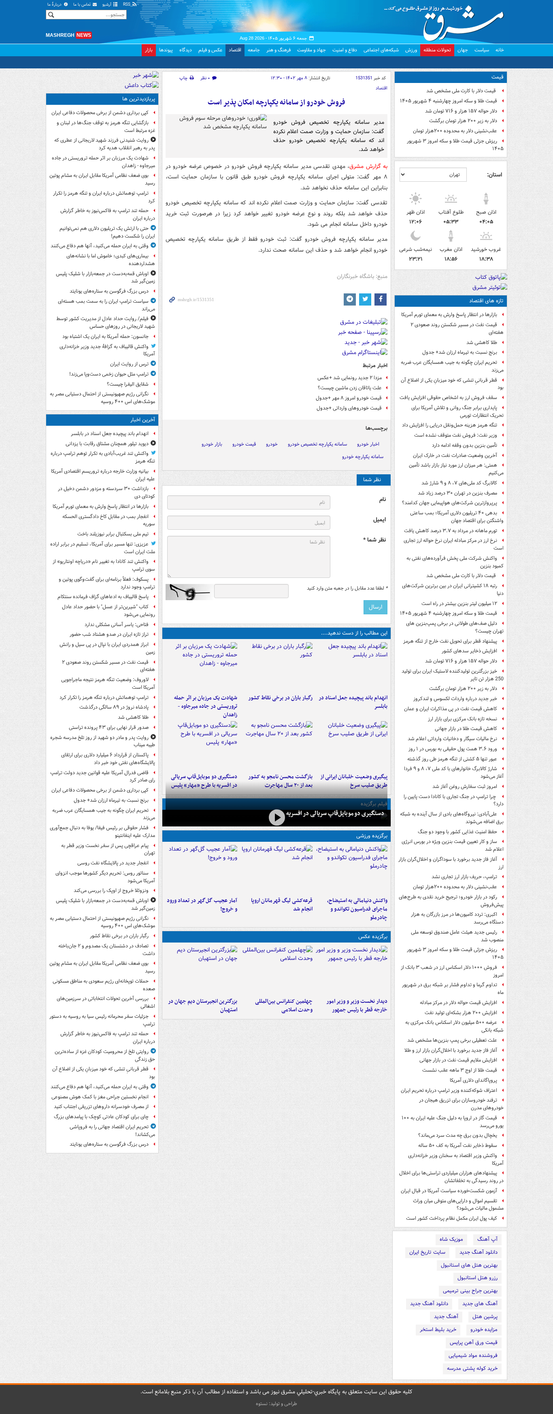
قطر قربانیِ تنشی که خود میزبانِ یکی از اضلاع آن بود (452, 384)
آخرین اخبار (142, 420)
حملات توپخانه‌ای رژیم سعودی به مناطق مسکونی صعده (104, 985)
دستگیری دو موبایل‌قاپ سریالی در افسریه (335, 813)
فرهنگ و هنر (278, 50)
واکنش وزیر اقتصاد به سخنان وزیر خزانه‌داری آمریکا (456, 1159)
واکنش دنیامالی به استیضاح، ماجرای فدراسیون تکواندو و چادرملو (357, 909)
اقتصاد (235, 50)
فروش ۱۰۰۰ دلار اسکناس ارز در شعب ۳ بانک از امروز (452, 971)
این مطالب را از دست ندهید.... (354, 633)
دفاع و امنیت (344, 50)
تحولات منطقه (437, 50)
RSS (127, 5)
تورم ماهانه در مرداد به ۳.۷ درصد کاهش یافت (450, 531)
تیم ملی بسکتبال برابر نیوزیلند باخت (113, 534)
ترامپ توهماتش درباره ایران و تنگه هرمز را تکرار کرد (104, 197)
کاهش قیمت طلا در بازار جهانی (466, 728)
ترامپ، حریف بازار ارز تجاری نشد (464, 877)
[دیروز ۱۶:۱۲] (276, 745)
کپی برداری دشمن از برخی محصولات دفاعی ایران (100, 113)
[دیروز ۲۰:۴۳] (276, 869)
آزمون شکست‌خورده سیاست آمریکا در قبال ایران (449, 1191)
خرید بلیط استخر (438, 1329)
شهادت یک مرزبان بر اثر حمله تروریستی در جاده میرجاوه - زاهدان (205, 706)
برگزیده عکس (372, 936)
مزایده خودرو (484, 1329)
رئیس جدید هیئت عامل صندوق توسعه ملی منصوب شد (457, 936)
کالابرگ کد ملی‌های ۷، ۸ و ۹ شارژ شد (459, 483)
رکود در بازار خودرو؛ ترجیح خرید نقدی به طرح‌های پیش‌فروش (451, 901)
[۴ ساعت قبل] (276, 666)
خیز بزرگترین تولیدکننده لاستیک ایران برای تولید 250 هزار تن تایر (453, 675)
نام (382, 499)
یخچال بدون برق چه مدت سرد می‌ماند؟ (457, 1135)
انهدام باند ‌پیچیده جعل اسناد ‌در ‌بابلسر (353, 702)
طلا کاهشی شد (481, 342)
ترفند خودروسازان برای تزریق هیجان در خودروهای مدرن (461, 1104)
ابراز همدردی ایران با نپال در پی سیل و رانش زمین (107, 648)
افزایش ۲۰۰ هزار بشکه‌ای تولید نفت (461, 1013)
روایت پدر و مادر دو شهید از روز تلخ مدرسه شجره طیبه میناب (102, 741)
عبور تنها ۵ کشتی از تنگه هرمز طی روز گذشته (452, 759)
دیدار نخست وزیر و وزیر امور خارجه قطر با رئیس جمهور (356, 1006)
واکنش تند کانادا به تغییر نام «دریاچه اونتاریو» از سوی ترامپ (104, 565)
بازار (149, 50)
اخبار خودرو (368, 444)
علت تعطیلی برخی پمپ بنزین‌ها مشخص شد (452, 1040)
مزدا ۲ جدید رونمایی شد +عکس (349, 378)
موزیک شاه (451, 1239)
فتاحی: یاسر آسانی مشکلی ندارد (117, 624)
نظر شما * (374, 540)
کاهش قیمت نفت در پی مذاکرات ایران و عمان (450, 709)
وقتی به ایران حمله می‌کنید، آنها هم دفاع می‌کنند (100, 246)
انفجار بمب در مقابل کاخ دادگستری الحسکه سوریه (108, 520)
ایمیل (379, 520)
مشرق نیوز (446, 20)
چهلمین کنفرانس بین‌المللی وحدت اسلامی (283, 1006)
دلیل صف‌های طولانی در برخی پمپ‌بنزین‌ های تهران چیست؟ (455, 627)
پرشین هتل (485, 1316)
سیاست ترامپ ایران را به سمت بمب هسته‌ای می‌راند (106, 305)
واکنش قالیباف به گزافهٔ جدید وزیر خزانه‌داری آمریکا (107, 350)
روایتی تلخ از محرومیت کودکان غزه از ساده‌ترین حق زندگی (105, 1055)
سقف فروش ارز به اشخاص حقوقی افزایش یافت (448, 397)
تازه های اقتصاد (486, 301)
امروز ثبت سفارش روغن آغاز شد (464, 786)
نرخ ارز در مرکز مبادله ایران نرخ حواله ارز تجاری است (454, 544)
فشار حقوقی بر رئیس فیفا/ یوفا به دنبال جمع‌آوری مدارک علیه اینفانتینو (102, 831)
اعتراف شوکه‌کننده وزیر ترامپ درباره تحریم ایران (449, 1090)
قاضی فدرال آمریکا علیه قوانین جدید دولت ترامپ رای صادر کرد (102, 776)
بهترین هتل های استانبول (469, 1265)
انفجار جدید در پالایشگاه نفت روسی (113, 863)
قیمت (497, 77)
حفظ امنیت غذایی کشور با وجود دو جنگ (457, 832)
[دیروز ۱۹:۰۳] (351, 970)
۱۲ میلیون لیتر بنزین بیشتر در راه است (459, 603)
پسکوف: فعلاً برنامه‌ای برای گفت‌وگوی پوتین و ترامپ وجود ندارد (107, 583)
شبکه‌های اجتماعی (381, 50)
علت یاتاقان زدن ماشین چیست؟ (350, 388)
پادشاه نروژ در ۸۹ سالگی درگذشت (114, 707)
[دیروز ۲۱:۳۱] (351, 869)
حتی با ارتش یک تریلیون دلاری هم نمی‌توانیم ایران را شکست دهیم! (107, 232)
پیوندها (166, 50)
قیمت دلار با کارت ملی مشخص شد (461, 91)
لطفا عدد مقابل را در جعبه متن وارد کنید (347, 588)
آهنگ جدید (446, 1316)
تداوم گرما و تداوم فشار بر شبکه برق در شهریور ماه (453, 988)
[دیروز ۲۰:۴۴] (201, 666)
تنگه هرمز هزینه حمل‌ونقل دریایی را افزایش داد (449, 425)
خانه (500, 50)
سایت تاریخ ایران (427, 1252)
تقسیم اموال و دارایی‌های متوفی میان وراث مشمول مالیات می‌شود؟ (458, 1204)
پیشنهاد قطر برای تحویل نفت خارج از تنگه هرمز (450, 641)
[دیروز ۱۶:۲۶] (276, 817)
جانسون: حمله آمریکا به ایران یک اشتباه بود (105, 336)
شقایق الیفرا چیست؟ (128, 384)
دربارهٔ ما (55, 5)
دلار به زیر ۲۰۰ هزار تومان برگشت (463, 121)
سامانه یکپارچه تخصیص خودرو (317, 444)
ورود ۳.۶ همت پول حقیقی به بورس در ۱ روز (452, 749)
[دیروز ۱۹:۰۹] (351, 745)
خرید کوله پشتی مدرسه (472, 1368)
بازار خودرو (212, 444)
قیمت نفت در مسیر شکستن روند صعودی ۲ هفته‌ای (457, 328)
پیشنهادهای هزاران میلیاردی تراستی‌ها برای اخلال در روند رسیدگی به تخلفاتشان (451, 1177)
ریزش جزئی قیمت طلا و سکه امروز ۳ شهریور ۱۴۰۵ (455, 145)
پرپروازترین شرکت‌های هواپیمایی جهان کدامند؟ (449, 503)
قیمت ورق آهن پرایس (474, 1342)
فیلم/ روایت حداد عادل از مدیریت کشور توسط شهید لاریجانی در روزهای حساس (105, 322)
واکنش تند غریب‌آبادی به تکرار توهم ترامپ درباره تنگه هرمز (103, 457)
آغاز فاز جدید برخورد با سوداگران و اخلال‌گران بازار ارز (451, 863)
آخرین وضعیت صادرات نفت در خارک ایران (455, 455)
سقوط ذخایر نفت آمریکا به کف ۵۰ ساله (457, 1145)
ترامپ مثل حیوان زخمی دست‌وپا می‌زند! (109, 374)
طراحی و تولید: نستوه (276, 1404)
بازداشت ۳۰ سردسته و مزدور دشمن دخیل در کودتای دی (106, 492)
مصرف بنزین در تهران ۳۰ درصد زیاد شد (457, 493)
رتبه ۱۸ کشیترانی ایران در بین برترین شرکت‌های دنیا (453, 589)
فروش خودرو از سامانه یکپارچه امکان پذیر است (276, 102)
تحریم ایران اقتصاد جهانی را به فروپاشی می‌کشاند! (112, 1130)
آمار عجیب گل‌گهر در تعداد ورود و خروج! (202, 905)
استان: (494, 174)
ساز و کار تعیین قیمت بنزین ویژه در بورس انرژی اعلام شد (453, 845)
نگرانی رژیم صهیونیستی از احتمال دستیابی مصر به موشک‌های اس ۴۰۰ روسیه (102, 398)
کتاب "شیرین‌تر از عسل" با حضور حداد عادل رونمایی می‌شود (108, 610)
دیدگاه (185, 50)
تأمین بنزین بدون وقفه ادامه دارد (464, 445)
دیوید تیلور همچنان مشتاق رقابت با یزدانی (107, 444)
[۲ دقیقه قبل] (351, 666)
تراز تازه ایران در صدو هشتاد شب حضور (109, 634)
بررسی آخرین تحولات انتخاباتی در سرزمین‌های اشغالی (106, 1002)
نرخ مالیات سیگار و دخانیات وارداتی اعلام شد (452, 739)
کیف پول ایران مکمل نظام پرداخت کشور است (451, 1218)
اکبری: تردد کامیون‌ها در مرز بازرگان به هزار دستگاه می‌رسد (457, 918)
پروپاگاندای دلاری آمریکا (473, 1080)
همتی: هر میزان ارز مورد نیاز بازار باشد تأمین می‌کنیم (456, 469)
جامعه (254, 50)
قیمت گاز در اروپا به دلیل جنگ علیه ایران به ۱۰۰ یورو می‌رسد (453, 1122)
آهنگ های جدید (480, 1303)
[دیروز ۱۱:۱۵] (201, 869)
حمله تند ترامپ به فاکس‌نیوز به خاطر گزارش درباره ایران (107, 214)
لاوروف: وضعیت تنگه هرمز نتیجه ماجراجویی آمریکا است (108, 683)
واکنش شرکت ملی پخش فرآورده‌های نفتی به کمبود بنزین (455, 562)
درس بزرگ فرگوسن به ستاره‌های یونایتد (109, 291)
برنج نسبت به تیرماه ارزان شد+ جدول (459, 352)
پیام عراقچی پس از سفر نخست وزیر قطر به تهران (108, 849)
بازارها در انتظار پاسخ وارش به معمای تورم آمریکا (449, 314)
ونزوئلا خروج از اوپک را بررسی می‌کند (111, 890)
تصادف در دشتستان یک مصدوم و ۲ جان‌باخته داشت (106, 950)
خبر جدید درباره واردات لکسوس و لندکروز (455, 699)
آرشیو (107, 5)
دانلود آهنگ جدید (478, 1252)
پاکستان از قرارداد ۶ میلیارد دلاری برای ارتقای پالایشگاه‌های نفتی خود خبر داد (108, 758)
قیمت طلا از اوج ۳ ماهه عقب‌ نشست (459, 1070)
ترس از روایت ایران (129, 364)
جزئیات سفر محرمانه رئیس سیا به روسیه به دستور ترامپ (102, 1020)
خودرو (272, 444)
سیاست (481, 50)
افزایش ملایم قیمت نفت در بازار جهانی (458, 1060)
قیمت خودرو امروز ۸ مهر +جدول (349, 398)
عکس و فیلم (210, 50)
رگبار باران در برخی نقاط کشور (280, 698)
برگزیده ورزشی (371, 836)
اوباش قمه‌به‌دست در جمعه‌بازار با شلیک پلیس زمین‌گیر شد (105, 277)
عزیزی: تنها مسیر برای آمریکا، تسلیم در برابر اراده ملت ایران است (102, 548)
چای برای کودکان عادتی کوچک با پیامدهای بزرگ (101, 1117)
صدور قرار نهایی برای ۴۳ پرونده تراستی (109, 727)
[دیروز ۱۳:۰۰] (276, 970)
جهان (462, 50)
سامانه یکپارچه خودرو (362, 457)
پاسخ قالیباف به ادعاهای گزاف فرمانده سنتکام (103, 597)
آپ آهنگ (487, 1239)
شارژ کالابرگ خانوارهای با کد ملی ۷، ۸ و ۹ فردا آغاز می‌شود (454, 772)
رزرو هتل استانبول (477, 1278)
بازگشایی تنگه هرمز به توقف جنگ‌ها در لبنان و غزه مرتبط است (106, 126)
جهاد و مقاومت (311, 50)
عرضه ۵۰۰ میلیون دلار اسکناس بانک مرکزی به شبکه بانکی (454, 1026)
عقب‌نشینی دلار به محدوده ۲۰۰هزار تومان (455, 131)
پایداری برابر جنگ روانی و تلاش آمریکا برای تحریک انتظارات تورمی (457, 411)
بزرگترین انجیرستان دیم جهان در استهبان (202, 1006)
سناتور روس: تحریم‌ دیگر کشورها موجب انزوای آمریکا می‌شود (105, 877)
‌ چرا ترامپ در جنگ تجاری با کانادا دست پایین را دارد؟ (454, 800)
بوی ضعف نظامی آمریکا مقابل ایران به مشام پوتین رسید (102, 179)
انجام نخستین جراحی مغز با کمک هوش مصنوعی (100, 1097)
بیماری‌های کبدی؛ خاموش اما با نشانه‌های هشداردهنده (110, 260)
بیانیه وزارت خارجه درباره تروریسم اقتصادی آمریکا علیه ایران (103, 475)
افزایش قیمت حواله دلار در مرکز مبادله (458, 1002)
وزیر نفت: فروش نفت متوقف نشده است (455, 435)
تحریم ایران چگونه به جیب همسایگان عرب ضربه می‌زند (452, 366)
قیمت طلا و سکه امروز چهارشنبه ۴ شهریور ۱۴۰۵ (448, 101)
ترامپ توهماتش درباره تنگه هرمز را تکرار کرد (104, 697)
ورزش (411, 50)
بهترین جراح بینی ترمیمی (470, 1291)
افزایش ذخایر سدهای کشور (469, 651)
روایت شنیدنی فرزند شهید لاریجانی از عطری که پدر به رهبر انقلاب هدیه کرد (104, 144)
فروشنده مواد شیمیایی (473, 1355)
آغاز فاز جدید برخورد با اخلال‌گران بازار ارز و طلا (450, 1050)
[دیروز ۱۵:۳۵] (201, 745)
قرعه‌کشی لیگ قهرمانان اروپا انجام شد (281, 905)
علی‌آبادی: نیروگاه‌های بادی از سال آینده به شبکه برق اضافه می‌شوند (452, 818)
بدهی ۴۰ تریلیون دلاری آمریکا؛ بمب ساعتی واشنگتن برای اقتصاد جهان (457, 516)
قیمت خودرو (244, 444)
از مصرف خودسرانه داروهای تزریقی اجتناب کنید (101, 1106)
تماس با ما (82, 5)
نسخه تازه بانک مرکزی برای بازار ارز (462, 719)
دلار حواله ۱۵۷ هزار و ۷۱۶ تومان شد (461, 111)
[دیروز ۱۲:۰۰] (201, 970)
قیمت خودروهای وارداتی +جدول (349, 408)
